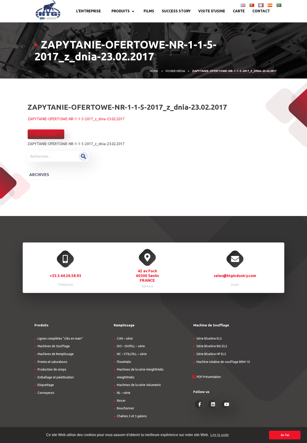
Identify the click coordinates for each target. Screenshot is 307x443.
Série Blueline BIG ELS (211, 346)
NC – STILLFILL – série (132, 354)
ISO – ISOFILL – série (131, 346)
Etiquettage (46, 385)
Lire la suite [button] (219, 435)
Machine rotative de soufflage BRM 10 (223, 362)
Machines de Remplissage (56, 354)
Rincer (121, 400)
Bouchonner (125, 408)
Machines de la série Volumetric (139, 385)
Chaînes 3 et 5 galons (132, 416)
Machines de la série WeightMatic (140, 369)
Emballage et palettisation (56, 377)
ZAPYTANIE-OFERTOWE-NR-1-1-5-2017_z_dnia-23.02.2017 (76, 119)
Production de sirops (52, 369)
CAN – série (125, 338)
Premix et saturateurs (52, 362)
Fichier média (175, 70)
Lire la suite (46, 134)
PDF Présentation (209, 377)
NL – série (123, 393)
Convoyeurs (46, 393)
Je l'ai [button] (284, 435)
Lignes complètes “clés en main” (60, 338)
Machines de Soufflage (54, 346)
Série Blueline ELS (209, 338)
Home (154, 70)
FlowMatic (124, 362)
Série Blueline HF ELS (211, 354)
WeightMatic (126, 377)
